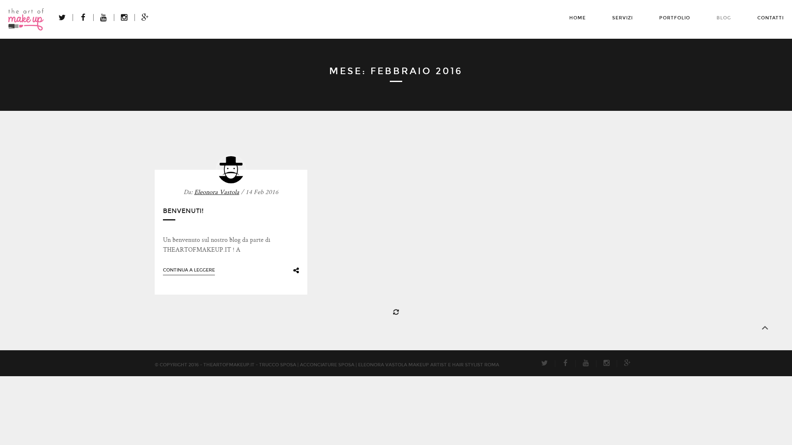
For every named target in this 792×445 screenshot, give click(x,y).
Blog (724, 18)
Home (577, 18)
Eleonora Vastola (216, 192)
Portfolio (674, 18)
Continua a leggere (189, 270)
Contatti (770, 18)
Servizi (622, 18)
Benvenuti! (183, 211)
